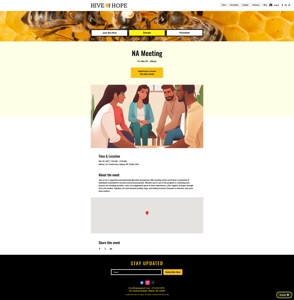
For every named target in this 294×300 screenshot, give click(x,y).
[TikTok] (289, 5)
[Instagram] (286, 5)
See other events (147, 74)
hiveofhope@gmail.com (139, 288)
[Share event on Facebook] (100, 249)
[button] (284, 295)
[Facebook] (282, 5)
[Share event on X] (105, 249)
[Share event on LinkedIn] (111, 249)
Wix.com (165, 294)
